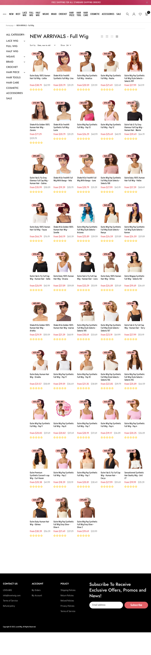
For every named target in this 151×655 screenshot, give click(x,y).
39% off (36, 54)
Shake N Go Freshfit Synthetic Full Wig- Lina (63, 77)
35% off (83, 54)
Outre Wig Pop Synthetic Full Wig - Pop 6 (111, 425)
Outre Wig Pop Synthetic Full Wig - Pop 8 (64, 425)
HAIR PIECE (71, 14)
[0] (146, 14)
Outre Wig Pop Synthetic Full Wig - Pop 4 (134, 425)
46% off (107, 451)
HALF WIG (38, 14)
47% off (60, 303)
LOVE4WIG (7, 590)
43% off (131, 352)
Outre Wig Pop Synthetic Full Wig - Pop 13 (87, 126)
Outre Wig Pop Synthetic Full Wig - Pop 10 (87, 376)
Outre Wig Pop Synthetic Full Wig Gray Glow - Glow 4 (64, 524)
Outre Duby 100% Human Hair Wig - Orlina (111, 277)
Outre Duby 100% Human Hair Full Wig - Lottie (40, 77)
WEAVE (45, 14)
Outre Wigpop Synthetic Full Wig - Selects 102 (134, 277)
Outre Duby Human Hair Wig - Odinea (39, 523)
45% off (60, 352)
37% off (107, 103)
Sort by (33, 45)
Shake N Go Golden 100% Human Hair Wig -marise (64, 326)
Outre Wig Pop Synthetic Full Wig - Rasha (111, 77)
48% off (36, 303)
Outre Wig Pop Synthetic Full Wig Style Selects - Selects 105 (87, 328)
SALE (118, 14)
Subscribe (136, 605)
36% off (131, 54)
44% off (107, 402)
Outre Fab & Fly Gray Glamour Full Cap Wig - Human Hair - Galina (39, 180)
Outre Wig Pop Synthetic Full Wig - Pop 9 (40, 425)
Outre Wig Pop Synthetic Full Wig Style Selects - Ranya (111, 229)
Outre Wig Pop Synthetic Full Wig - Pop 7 (87, 425)
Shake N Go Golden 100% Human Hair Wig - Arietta (40, 328)
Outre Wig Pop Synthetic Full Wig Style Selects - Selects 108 (111, 180)
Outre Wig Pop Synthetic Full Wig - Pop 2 (64, 474)
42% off (131, 254)
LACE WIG (25, 14)
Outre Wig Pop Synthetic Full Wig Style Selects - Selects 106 (111, 377)
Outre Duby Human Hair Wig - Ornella (39, 376)
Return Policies (67, 595)
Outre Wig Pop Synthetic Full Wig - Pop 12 (111, 126)
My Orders (36, 590)
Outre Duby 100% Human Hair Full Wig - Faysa (40, 228)
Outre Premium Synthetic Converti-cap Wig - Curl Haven (39, 475)
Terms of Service (10, 600)
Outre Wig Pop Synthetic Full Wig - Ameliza (87, 77)
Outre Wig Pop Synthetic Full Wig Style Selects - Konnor (134, 229)
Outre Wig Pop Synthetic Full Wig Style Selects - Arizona (87, 229)
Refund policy (9, 606)
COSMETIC (95, 14)
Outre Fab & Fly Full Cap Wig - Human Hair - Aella (40, 277)
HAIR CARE (85, 14)
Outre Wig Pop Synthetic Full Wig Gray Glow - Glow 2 (87, 524)
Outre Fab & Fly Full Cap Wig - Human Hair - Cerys (110, 475)
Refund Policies (67, 600)
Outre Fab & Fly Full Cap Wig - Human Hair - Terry (134, 326)
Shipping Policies (67, 590)
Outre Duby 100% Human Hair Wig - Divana (64, 277)
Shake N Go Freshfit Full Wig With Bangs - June (86, 179)
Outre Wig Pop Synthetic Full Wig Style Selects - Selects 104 (134, 377)
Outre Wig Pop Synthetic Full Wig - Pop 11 (64, 376)
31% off (83, 205)
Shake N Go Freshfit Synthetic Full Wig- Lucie (62, 127)
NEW (11, 14)
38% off (60, 254)
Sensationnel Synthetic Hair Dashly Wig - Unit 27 (134, 475)
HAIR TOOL (79, 14)
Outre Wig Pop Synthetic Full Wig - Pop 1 (87, 474)
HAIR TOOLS (13, 77)
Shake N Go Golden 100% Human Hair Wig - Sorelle (63, 229)
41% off (36, 103)
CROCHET (63, 14)
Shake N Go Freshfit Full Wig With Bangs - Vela (63, 179)
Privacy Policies (67, 606)
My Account (37, 595)
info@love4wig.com (11, 595)
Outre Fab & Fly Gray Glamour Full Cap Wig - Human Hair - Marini (133, 127)
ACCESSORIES (108, 14)
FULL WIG (31, 14)
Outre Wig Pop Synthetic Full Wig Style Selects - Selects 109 (134, 78)
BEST (18, 14)
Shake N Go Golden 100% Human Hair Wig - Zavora (40, 127)
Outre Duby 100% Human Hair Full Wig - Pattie (134, 179)
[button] (36, 89)
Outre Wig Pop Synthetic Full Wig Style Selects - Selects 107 (111, 328)
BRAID (54, 14)
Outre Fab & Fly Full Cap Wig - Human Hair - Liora (87, 277)
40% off (83, 352)
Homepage (10, 25)
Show (63, 45)
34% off (60, 54)
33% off (60, 156)
